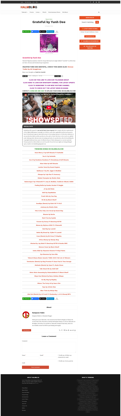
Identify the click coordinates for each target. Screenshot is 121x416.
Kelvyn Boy (85, 388)
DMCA (23, 408)
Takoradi (24, 12)
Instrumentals (25, 397)
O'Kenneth (80, 399)
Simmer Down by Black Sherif (49, 247)
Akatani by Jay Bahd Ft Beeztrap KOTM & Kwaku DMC (49, 243)
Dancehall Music (25, 392)
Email (42, 355)
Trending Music (82, 407)
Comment (24, 341)
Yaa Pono (95, 409)
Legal (22, 2)
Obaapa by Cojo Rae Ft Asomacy (49, 174)
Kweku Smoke (92, 393)
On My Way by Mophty (49, 279)
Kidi (90, 388)
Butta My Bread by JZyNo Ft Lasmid (49, 232)
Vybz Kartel (81, 409)
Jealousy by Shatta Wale (48, 207)
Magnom (95, 395)
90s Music (65, 12)
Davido (95, 382)
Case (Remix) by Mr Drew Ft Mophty (48, 236)
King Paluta (95, 388)
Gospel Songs (25, 394)
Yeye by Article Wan (49, 287)
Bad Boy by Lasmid (49, 229)
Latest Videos (25, 399)
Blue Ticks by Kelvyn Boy (48, 290)
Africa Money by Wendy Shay (49, 240)
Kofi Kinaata (80, 390)
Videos (95, 407)
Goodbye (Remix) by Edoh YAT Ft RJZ (49, 203)
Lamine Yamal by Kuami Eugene (49, 167)
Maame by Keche (49, 214)
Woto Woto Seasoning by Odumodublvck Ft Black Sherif (49, 272)
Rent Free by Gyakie (49, 218)
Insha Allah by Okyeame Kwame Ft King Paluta (49, 250)
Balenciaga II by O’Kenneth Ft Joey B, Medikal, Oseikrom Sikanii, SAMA (49, 181)
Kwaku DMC (84, 393)
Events (32, 12)
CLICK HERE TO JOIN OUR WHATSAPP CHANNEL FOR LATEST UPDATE (49, 82)
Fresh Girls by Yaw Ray (49, 196)
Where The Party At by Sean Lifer (49, 283)
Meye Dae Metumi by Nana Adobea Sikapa (49, 276)
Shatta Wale (87, 403)
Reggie (89, 401)
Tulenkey (90, 407)
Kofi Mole (87, 390)
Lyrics (33, 2)
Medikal (88, 397)
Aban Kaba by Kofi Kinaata (49, 163)
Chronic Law (82, 382)
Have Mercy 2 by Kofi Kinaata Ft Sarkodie (49, 152)
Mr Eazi (93, 397)
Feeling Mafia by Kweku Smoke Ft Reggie (49, 185)
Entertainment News (54, 12)
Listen (37, 12)
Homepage (24, 401)
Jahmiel (89, 386)
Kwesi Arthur (82, 395)
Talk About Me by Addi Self (49, 269)
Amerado (80, 380)
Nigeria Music (49, 19)
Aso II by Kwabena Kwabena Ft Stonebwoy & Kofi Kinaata (49, 160)
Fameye (93, 384)
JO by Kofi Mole (49, 189)
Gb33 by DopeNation (49, 192)
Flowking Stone (82, 386)
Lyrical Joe (89, 395)
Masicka (82, 397)
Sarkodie (81, 403)
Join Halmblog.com (90, 36)
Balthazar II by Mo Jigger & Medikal (49, 171)
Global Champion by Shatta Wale (49, 178)
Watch (44, 12)
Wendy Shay (88, 409)
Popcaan (96, 399)
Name (24, 355)
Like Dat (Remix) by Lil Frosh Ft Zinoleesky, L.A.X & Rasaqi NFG (49, 294)
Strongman (82, 405)
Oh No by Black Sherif (49, 200)
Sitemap (36, 383)
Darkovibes (89, 382)
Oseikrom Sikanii (88, 399)
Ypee (88, 411)
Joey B (79, 388)
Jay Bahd (95, 386)
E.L (89, 384)
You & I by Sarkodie (48, 156)
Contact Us (24, 405)
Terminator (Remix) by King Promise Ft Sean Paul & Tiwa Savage (49, 261)
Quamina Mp (83, 401)
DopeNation (83, 384)
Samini (94, 401)
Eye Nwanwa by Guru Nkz (49, 254)
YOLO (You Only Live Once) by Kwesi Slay (49, 211)
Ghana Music (25, 388)
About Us (24, 403)
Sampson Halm (49, 26)
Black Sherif (95, 380)
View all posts (26, 330)
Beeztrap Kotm (87, 380)
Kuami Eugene (95, 390)
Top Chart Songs (28, 2)
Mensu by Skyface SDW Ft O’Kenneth (49, 225)
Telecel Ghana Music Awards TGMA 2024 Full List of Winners (49, 258)
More (37, 2)
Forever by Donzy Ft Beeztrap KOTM (49, 221)
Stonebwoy (94, 403)
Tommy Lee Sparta (91, 405)
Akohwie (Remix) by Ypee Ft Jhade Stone (49, 265)
